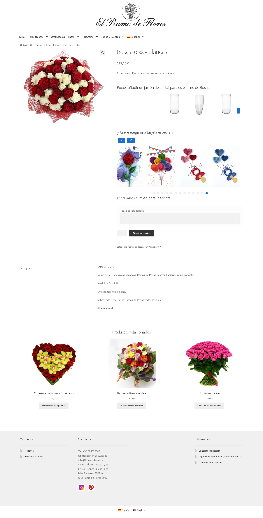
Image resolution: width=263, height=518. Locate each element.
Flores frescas (36, 37)
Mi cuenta (29, 450)
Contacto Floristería (209, 450)
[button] (102, 52)
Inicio (22, 37)
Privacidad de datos (34, 456)
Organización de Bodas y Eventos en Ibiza (220, 456)
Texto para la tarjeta (132, 210)
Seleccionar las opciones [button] (54, 405)
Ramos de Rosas (53, 45)
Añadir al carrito (141, 232)
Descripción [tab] (26, 268)
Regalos (88, 37)
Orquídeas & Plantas (62, 37)
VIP (79, 37)
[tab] (206, 193)
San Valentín (150, 246)
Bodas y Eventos (110, 37)
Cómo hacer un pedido (210, 462)
